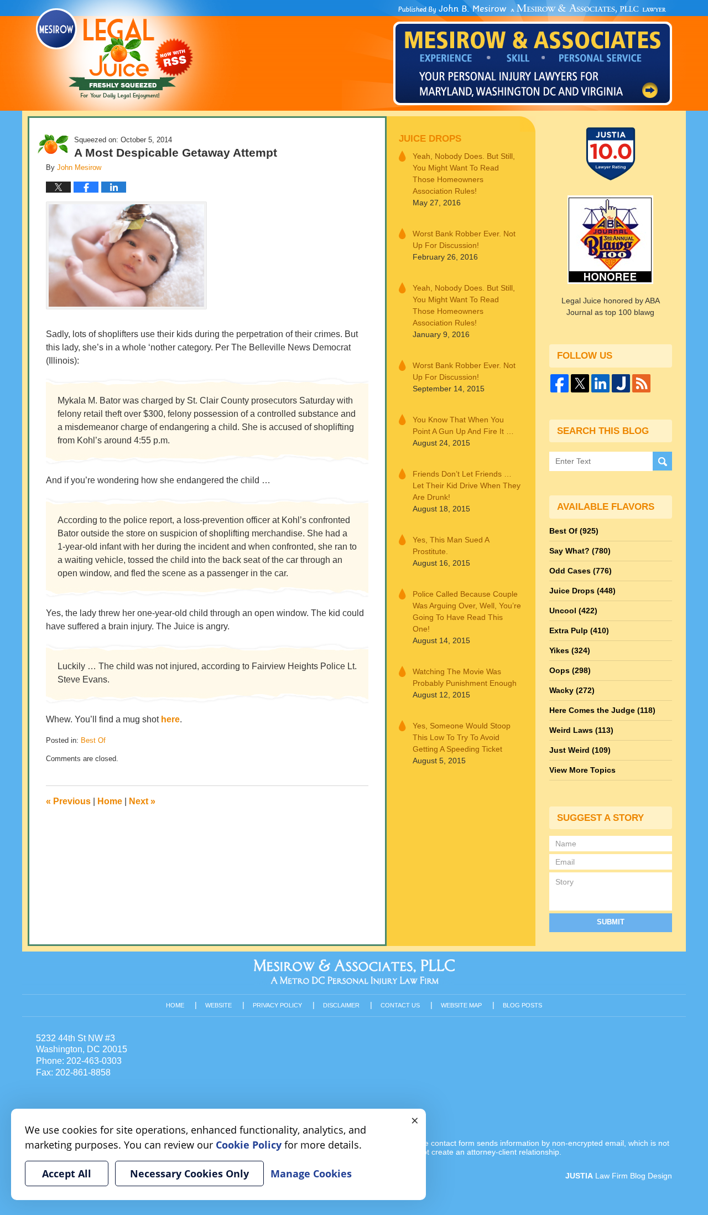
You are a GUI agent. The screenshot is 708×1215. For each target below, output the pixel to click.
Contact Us (400, 1005)
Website (218, 1005)
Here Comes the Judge (602, 710)
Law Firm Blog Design (618, 1175)
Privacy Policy (277, 1005)
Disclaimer (341, 1005)
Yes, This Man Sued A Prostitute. (451, 545)
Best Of (93, 740)
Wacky (572, 690)
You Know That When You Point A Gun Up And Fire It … (463, 425)
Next (142, 801)
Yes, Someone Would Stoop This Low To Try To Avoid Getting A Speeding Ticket (462, 737)
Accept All (66, 1173)
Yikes (569, 650)
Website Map (461, 1005)
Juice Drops (430, 138)
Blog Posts (522, 1005)
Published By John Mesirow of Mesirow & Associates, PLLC (532, 54)
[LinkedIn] (600, 383)
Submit (610, 922)
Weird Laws (581, 730)
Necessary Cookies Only (189, 1173)
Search (662, 461)
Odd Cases (580, 570)
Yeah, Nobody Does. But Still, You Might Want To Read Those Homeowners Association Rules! (464, 173)
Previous (68, 801)
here (170, 719)
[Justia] (621, 383)
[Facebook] (559, 383)
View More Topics (582, 770)
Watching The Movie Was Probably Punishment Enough (465, 677)
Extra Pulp (579, 630)
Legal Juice (114, 53)
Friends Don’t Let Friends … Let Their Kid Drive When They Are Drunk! (466, 485)
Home (109, 801)
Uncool (573, 610)
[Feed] (641, 383)
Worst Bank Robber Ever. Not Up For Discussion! (464, 239)
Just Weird (580, 750)
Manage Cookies (311, 1173)
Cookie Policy (249, 1144)
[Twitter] (580, 383)
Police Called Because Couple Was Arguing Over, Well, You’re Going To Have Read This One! (467, 611)
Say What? (580, 550)
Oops (570, 670)
